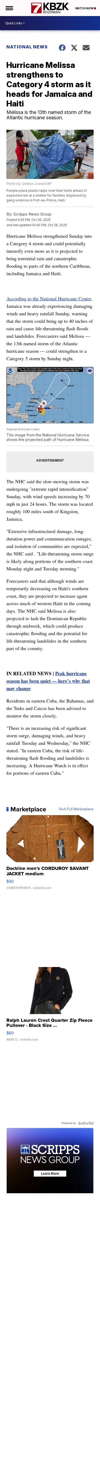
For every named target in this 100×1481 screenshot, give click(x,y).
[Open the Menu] (9, 8)
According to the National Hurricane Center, (49, 298)
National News (27, 46)
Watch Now (84, 8)
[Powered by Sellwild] (86, 1123)
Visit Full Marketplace (76, 809)
